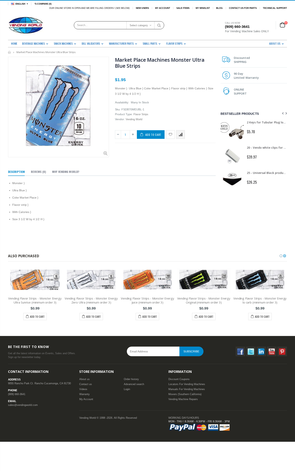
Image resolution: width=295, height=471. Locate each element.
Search (159, 25)
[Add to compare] (180, 134)
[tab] (16, 172)
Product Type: (124, 114)
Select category (139, 25)
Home (9, 52)
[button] (281, 255)
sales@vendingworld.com (23, 404)
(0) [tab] (38, 171)
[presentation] (282, 113)
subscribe (191, 351)
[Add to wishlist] (170, 134)
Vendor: (120, 119)
